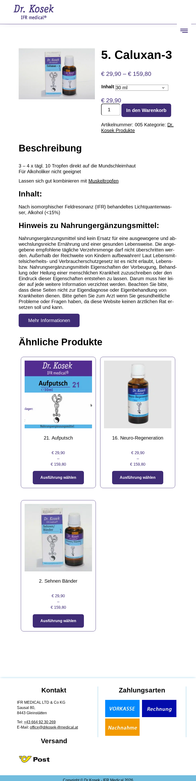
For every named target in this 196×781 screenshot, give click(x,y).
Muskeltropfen (103, 181)
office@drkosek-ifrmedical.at (54, 727)
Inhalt (107, 86)
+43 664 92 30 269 (40, 722)
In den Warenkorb (146, 110)
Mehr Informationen (49, 320)
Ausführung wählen (58, 477)
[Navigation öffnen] (184, 30)
